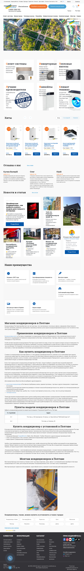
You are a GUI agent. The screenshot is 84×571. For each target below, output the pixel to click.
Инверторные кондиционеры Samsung (43, 78)
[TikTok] (76, 539)
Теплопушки (63, 106)
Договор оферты (72, 569)
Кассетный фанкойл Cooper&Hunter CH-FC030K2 (69, 145)
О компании (7, 1)
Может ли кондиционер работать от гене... (51, 244)
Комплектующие (64, 16)
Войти (69, 1)
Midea (8, 98)
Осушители (62, 92)
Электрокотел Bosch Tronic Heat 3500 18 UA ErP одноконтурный (13, 145)
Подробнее (15, 224)
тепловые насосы (11, 392)
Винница (12, 523)
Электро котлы (63, 104)
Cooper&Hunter (10, 92)
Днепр (57, 523)
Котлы (61, 100)
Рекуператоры (63, 98)
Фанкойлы (39, 16)
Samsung (8, 107)
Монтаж (72, 16)
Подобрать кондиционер (38, 6)
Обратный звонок (23, 6)
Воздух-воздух (63, 69)
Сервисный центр (7, 541)
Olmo (7, 104)
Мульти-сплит (10, 68)
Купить (18, 154)
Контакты (52, 1)
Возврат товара (20, 546)
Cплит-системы (8, 16)
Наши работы (14, 1)
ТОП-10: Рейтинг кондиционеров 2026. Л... (52, 214)
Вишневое (26, 523)
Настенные (42, 90)
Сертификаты (6, 544)
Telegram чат (68, 554)
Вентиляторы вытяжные (66, 107)
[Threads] (79, 539)
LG (7, 96)
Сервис (79, 16)
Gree (7, 94)
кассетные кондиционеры (13, 384)
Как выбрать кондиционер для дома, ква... (11, 247)
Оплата (36, 1)
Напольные (42, 95)
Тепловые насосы (29, 16)
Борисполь (42, 519)
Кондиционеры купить (11, 336)
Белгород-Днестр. (26, 519)
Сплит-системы (16, 63)
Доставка (41, 1)
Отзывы (21, 1)
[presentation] (25, 117)
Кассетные (9, 72)
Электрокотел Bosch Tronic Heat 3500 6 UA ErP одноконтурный (31, 145)
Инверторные (18, 16)
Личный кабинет (7, 539)
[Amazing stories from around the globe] (72, 211)
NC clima (8, 102)
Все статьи (35, 192)
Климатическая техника (50, 16)
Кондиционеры (10, 67)
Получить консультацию (57, 6)
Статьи (47, 1)
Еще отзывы (30, 165)
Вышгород (42, 523)
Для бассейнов (63, 75)
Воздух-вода (63, 71)
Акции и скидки (7, 546)
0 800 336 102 (14, 9)
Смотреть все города (12, 528)
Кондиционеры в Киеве (12, 519)
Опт (56, 1)
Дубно (72, 523)
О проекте (19, 539)
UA (61, 1)
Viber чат (67, 556)
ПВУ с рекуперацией (65, 96)
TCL (7, 106)
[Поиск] (73, 7)
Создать (77, 1)
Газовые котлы (63, 102)
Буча (57, 519)
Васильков (72, 519)
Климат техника (64, 88)
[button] (9, 38)
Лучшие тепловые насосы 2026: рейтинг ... (31, 244)
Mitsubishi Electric (11, 100)
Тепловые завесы (64, 94)
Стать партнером (21, 548)
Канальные (9, 70)
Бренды (26, 1)
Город (69, 10)
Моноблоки (62, 73)
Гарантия (30, 1)
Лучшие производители (16, 88)
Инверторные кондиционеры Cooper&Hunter (43, 68)
